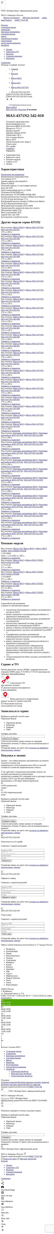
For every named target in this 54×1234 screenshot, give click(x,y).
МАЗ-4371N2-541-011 (10, 230)
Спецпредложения (14, 56)
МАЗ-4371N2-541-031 (10, 248)
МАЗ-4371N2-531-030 (33, 498)
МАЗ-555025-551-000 (10, 562)
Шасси (9, 1060)
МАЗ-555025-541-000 (10, 586)
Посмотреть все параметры (12, 174)
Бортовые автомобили (15, 1056)
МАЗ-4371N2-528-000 (33, 453)
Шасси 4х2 (17, 548)
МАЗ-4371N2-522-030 (33, 444)
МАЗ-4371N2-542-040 (10, 319)
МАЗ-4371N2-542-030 (10, 301)
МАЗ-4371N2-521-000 (33, 525)
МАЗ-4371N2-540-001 (10, 346)
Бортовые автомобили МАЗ (25, 433)
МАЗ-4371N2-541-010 (10, 426)
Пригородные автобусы (21, 1074)
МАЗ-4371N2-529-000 (33, 471)
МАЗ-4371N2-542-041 (10, 328)
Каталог (4, 25)
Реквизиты (5, 1098)
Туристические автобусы (21, 1076)
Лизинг (9, 49)
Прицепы (10, 1062)
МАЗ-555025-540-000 (10, 595)
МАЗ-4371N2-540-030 (10, 373)
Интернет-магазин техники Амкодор (33, 1082)
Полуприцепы (12, 1065)
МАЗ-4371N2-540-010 (10, 355)
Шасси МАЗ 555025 (34, 560)
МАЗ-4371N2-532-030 (33, 516)
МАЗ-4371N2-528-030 (33, 462)
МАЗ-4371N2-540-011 (10, 364)
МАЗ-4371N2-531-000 (33, 489)
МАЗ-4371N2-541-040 (10, 256)
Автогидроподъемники (16, 1067)
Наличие (10, 54)
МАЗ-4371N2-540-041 (10, 400)
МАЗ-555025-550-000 (10, 574)
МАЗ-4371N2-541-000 (10, 408)
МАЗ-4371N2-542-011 (10, 292)
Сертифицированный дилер (20, 105)
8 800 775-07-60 (35, 1087)
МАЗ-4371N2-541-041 (10, 265)
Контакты (10, 58)
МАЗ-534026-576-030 (17, 551)
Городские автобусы (19, 1071)
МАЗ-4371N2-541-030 (10, 239)
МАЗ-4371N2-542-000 (10, 274)
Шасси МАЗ (11, 107)
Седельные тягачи (13, 1051)
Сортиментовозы (13, 1058)
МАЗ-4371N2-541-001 (10, 417)
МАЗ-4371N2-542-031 (10, 310)
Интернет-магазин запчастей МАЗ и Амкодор (20, 1085)
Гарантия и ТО (12, 52)
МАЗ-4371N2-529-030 (33, 480)
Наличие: (22, 110)
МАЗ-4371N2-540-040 (10, 391)
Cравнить (10, 148)
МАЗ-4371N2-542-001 (10, 283)
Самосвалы (11, 1054)
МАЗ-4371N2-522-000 (33, 435)
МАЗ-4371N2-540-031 (10, 382)
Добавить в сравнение (10, 234)
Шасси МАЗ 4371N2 (34, 227)
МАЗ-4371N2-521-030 (33, 534)
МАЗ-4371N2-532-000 (33, 507)
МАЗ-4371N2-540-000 (10, 337)
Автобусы (10, 1069)
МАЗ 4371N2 (11, 110)
